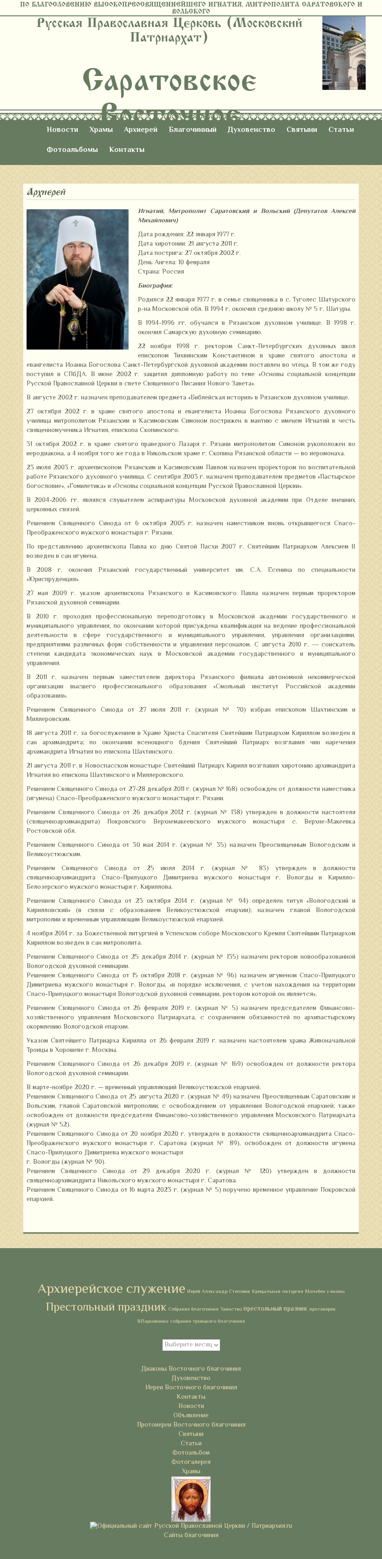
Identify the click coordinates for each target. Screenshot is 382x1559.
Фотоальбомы (72, 150)
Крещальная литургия (277, 1292)
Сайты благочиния (191, 1536)
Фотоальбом (191, 1453)
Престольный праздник (106, 1307)
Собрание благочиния (193, 1309)
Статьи (341, 130)
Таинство (231, 1309)
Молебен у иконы (325, 1292)
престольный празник (275, 1309)
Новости (62, 130)
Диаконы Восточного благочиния (191, 1369)
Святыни (301, 130)
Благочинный (193, 130)
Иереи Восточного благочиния (191, 1388)
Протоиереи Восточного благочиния (191, 1425)
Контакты (126, 150)
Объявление (191, 1416)
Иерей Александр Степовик (218, 1292)
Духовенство (251, 130)
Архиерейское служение (111, 1289)
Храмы (101, 130)
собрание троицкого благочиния (207, 1321)
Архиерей (140, 130)
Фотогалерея (191, 1462)
